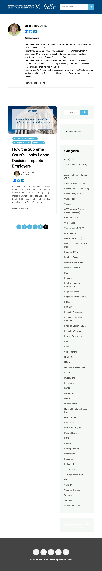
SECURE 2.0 (69, 469)
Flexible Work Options (73, 336)
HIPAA (67, 362)
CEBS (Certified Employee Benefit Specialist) (75, 211)
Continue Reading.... (21, 208)
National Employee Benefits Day (76, 410)
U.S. (66, 479)
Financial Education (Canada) (73, 319)
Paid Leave (69, 422)
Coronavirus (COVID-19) (74, 228)
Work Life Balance (72, 505)
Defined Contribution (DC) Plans (75, 245)
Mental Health (70, 393)
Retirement (69, 464)
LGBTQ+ (68, 388)
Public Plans (69, 454)
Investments (69, 378)
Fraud (66, 347)
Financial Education (73, 312)
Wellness (68, 500)
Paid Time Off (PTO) (73, 428)
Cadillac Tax (69, 199)
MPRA (67, 398)
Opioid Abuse (70, 417)
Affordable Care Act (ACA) (25, 139)
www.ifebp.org (75, 131)
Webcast (68, 495)
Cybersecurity (70, 233)
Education (68, 278)
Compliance (69, 223)
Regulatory (69, 459)
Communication (71, 217)
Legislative (69, 383)
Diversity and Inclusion (74, 267)
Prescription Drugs (72, 448)
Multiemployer (70, 404)
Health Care (38, 142)
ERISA (67, 302)
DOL (66, 273)
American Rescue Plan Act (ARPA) (75, 176)
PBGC (66, 438)
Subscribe (85, 112)
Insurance (68, 372)
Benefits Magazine (72, 193)
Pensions (68, 443)
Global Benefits (71, 352)
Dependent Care (71, 252)
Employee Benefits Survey (75, 297)
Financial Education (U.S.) (75, 326)
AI (65, 170)
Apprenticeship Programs (75, 183)
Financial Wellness (72, 331)
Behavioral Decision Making (76, 188)
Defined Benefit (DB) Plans (76, 238)
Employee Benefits (22, 142)
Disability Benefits (72, 257)
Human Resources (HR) (74, 367)
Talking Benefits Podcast (75, 474)
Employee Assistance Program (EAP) (73, 285)
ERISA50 (68, 307)
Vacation (68, 485)
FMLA (67, 341)
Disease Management (73, 262)
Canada (67, 204)
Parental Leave (70, 433)
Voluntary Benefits (72, 490)
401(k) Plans (70, 159)
